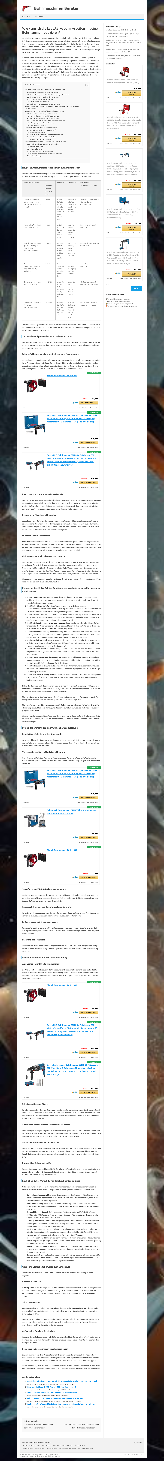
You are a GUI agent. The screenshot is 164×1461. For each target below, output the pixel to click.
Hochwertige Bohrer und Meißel (40, 139)
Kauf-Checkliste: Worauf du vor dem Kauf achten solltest (46, 141)
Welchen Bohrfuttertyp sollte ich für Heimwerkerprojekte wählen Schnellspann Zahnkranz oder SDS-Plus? (124, 42)
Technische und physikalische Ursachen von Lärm (43, 92)
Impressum (138, 1443)
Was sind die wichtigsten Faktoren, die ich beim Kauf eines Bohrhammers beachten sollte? (63, 1381)
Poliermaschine (67, 1445)
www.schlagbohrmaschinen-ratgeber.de (122, 306)
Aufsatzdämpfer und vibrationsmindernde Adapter (46, 134)
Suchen (108, 285)
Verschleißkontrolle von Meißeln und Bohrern (44, 116)
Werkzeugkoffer (51, 1448)
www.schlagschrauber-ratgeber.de (121, 304)
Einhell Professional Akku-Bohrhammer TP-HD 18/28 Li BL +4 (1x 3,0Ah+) (123, 81)
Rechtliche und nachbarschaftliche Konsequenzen (46, 153)
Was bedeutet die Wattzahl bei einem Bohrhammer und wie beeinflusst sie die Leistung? (62, 1404)
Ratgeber (39, 16)
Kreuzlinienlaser (28, 1448)
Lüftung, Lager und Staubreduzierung (42, 123)
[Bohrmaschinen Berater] (26, 13)
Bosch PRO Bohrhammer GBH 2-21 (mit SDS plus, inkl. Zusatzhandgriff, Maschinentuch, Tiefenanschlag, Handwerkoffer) (123, 213)
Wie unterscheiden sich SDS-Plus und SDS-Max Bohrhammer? (51, 1387)
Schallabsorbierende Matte (38, 132)
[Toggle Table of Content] (85, 85)
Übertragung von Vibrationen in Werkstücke (44, 97)
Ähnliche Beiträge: (36, 156)
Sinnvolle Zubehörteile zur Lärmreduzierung (41, 127)
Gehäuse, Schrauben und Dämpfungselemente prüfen (47, 120)
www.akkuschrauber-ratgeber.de (120, 299)
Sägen (25, 1445)
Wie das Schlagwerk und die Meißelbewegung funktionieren (49, 95)
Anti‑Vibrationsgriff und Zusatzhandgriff (43, 130)
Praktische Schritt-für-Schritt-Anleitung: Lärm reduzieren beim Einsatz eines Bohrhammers (52, 107)
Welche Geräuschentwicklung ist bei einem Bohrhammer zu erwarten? (55, 1398)
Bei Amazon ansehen (89, 403)
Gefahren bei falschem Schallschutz (41, 151)
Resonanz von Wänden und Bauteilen (42, 99)
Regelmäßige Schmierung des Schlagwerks (43, 113)
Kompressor (46, 1445)
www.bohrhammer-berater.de (119, 301)
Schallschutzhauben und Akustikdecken (43, 137)
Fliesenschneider (79, 1445)
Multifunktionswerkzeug (67, 1448)
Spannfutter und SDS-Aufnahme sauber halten (45, 118)
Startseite (26, 16)
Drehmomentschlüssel (85, 1448)
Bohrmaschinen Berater (56, 8)
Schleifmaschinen (34, 1445)
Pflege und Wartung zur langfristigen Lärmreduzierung (45, 111)
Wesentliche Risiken (36, 146)
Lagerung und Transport (38, 125)
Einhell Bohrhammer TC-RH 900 (62, 375)
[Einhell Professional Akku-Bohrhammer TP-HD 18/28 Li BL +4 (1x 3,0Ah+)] (124, 71)
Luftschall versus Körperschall (39, 101)
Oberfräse (56, 1445)
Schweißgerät (39, 1448)
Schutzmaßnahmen (36, 149)
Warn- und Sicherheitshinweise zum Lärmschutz (42, 144)
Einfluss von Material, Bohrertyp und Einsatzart (45, 104)
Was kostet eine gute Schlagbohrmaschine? (121, 30)
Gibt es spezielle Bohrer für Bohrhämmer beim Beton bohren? (52, 1393)
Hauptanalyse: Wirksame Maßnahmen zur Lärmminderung (46, 89)
